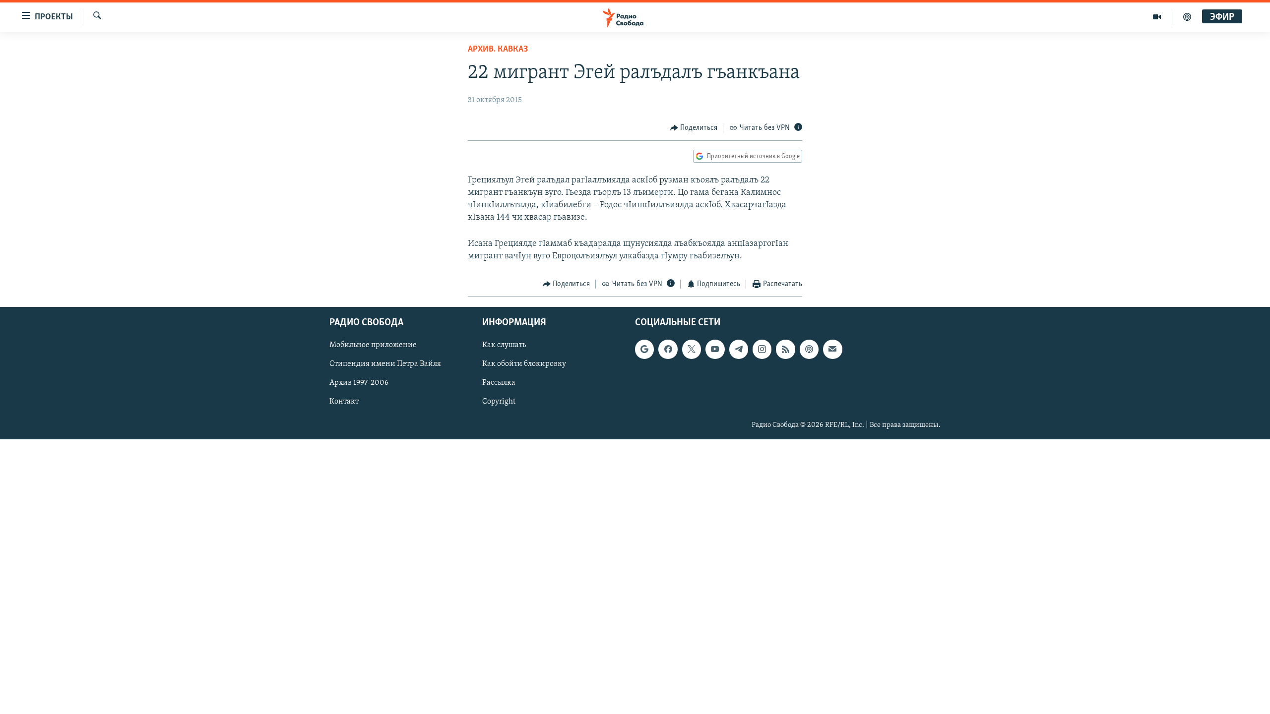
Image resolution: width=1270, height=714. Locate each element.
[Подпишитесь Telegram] (738, 349)
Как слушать (504, 345)
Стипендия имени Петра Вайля (385, 364)
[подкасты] (1187, 16)
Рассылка (498, 383)
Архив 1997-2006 (358, 383)
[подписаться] (832, 349)
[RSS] (785, 349)
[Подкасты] (809, 349)
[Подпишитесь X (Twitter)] (691, 349)
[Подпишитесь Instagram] (762, 349)
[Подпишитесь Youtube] (714, 349)
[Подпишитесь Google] (644, 349)
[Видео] (1157, 16)
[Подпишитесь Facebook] (667, 349)
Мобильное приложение (373, 345)
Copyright (498, 402)
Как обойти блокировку (524, 364)
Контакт (344, 402)
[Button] (694, 127)
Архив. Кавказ (498, 49)
